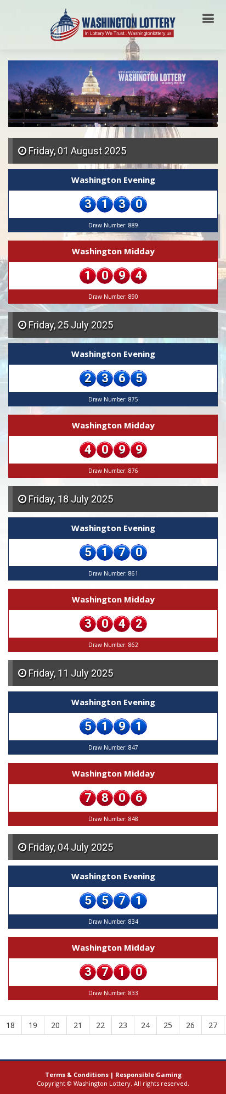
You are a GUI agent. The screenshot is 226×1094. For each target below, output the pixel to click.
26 (190, 1025)
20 (55, 1025)
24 (145, 1025)
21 (78, 1025)
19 (33, 1025)
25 (167, 1025)
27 (212, 1025)
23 (122, 1025)
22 (100, 1025)
